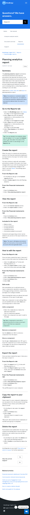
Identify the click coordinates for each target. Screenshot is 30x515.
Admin (5, 31)
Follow (25, 66)
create (11, 90)
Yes (20, 457)
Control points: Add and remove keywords (13, 477)
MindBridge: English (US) (8, 52)
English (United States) (11, 508)
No (20, 462)
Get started (13, 31)
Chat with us (21, 448)
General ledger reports (10, 54)
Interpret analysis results (11, 36)
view (15, 90)
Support (6, 47)
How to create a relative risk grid (11, 486)
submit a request (6, 450)
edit (18, 90)
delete (13, 168)
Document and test (9, 41)
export (23, 90)
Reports (20, 41)
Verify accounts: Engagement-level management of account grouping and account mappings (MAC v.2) (15, 481)
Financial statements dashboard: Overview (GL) (15, 474)
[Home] (7, 3)
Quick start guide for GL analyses (11, 489)
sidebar (25, 112)
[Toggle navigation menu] (26, 3)
